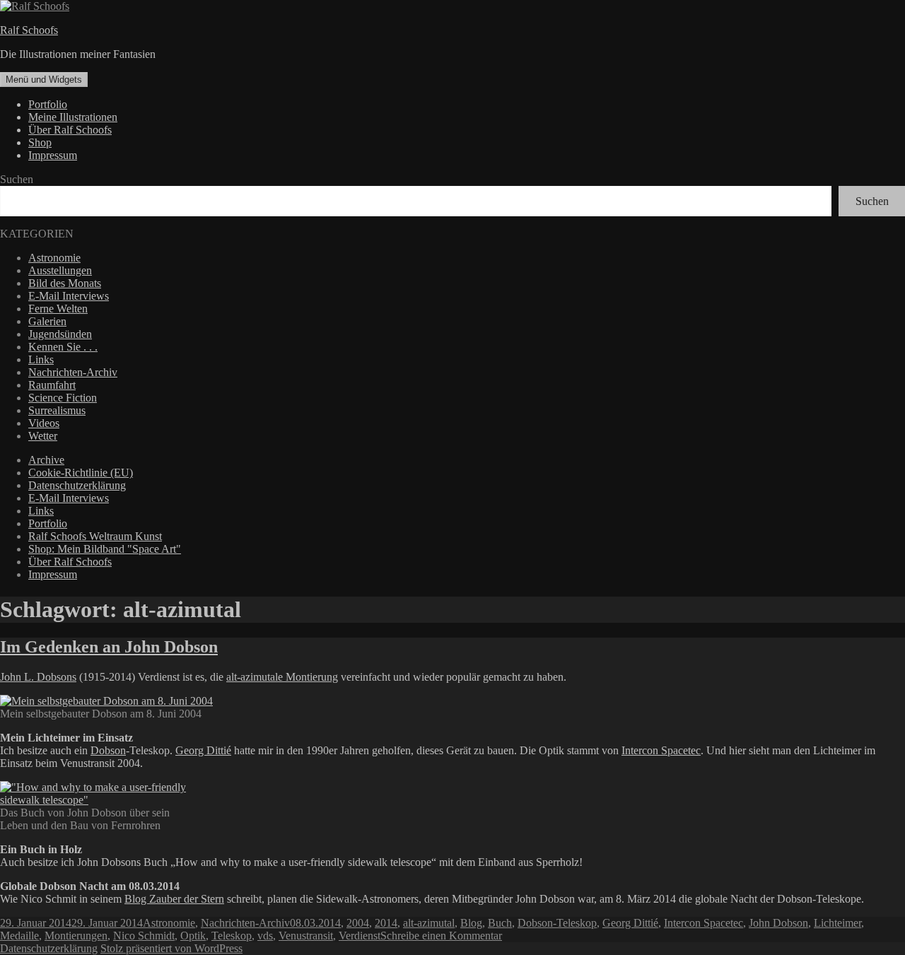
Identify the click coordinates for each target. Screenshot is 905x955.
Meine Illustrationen (72, 117)
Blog (471, 923)
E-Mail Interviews (68, 296)
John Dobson (778, 923)
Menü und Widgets (44, 79)
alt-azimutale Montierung (282, 677)
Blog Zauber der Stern (174, 899)
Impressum (52, 155)
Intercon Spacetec (661, 750)
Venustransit (306, 936)
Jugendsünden (60, 334)
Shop (40, 142)
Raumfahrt (52, 385)
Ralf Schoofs (29, 30)
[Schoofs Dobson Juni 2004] (106, 701)
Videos (43, 423)
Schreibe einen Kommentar (441, 936)
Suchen (16, 179)
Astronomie (54, 258)
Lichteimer (837, 923)
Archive (46, 460)
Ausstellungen (60, 270)
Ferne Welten (58, 309)
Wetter (42, 436)
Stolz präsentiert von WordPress (171, 948)
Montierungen (76, 936)
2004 (357, 923)
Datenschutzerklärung (77, 485)
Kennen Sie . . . (63, 347)
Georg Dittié (203, 750)
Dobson (108, 750)
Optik (193, 936)
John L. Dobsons (38, 677)
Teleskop (231, 936)
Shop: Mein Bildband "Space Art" (104, 549)
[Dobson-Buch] (94, 800)
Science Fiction (62, 398)
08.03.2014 (315, 923)
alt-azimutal (429, 923)
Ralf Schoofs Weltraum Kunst (95, 536)
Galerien (47, 321)
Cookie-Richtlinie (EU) (80, 473)
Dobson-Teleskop (557, 923)
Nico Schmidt (144, 936)
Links (41, 359)
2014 (386, 923)
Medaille (19, 936)
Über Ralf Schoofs (70, 130)
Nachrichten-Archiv (72, 372)
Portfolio (47, 104)
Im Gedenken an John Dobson (109, 647)
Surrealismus (57, 410)
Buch (500, 923)
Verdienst (359, 936)
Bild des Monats (64, 283)
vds (265, 936)
